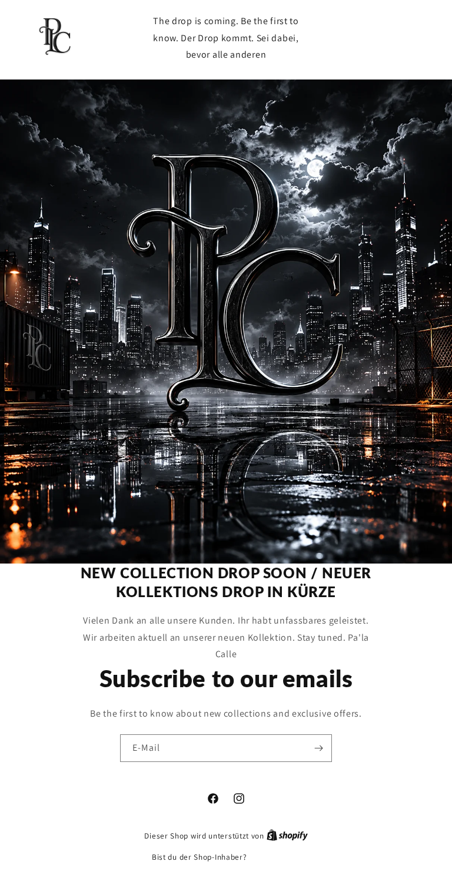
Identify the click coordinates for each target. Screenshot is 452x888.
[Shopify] (287, 836)
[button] (372, 38)
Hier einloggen (274, 857)
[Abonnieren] (318, 748)
